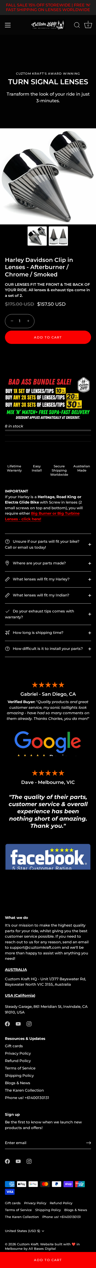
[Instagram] (29, 1023)
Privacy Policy (18, 1053)
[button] (48, 353)
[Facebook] (7, 1023)
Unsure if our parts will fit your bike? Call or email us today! (42, 544)
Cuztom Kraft (27, 1244)
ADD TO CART (48, 1260)
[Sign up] (88, 1142)
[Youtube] (18, 1023)
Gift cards (14, 1046)
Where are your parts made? (39, 563)
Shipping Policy (19, 1075)
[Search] (77, 25)
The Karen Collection (24, 1090)
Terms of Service (20, 1068)
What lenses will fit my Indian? (40, 595)
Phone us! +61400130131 (27, 1097)
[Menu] (7, 25)
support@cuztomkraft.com (35, 947)
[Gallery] (48, 188)
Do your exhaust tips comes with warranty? (39, 614)
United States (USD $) (22, 1231)
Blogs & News (17, 1083)
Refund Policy (18, 1060)
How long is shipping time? (38, 632)
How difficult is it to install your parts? (47, 648)
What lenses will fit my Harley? (41, 579)
